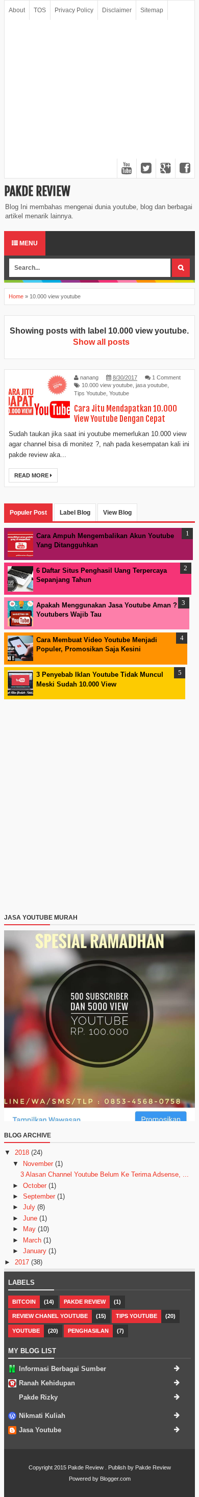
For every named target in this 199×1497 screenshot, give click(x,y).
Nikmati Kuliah (42, 1415)
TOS (40, 10)
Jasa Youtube (40, 1430)
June (31, 1218)
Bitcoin (24, 1302)
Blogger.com (115, 1479)
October (35, 1185)
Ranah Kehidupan (47, 1383)
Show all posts (101, 342)
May (30, 1229)
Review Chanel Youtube (50, 1316)
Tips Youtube (90, 393)
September (40, 1196)
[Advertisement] (99, 99)
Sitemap (151, 10)
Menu (28, 243)
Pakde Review (37, 191)
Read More (32, 475)
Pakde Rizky (38, 1397)
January (35, 1251)
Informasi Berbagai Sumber (62, 1369)
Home (16, 296)
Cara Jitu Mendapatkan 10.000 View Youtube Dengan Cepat (125, 413)
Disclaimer (117, 10)
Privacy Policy (74, 10)
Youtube (119, 393)
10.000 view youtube (107, 385)
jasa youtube (151, 385)
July (30, 1207)
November (39, 1164)
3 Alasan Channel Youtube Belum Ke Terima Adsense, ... (104, 1174)
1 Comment (166, 377)
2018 (23, 1152)
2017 (23, 1262)
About (17, 10)
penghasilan (88, 1331)
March (33, 1240)
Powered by (83, 1479)
